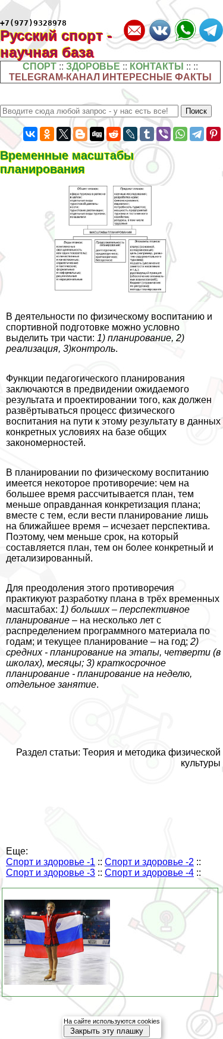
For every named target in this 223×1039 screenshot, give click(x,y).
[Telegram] (197, 134)
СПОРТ (39, 66)
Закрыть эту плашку (106, 1030)
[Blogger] (80, 134)
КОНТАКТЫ (157, 66)
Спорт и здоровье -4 (149, 873)
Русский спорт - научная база (56, 43)
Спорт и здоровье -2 (149, 862)
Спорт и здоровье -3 (50, 873)
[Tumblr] (147, 134)
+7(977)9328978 (33, 22)
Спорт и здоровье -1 (50, 862)
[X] (63, 134)
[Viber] (163, 134)
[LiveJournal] (130, 134)
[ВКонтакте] (30, 134)
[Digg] (97, 134)
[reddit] (113, 134)
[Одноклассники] (47, 134)
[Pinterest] (213, 134)
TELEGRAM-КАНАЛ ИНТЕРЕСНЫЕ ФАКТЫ (110, 77)
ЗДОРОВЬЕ (93, 66)
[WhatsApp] (180, 134)
